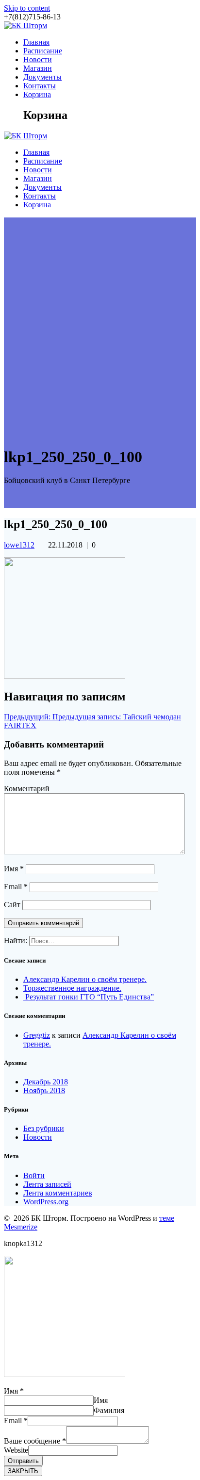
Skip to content (27, 8)
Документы (42, 77)
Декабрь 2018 (45, 1082)
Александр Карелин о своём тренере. (85, 979)
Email (16, 886)
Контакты (39, 86)
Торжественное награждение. (72, 988)
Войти (34, 1175)
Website (16, 1450)
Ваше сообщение (35, 1441)
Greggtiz (36, 1035)
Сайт (12, 904)
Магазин (37, 68)
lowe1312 (19, 545)
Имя (14, 869)
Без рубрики (43, 1128)
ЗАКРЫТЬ (23, 1471)
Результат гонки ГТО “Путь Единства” (88, 997)
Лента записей (47, 1184)
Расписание (42, 51)
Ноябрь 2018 (44, 1090)
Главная (36, 42)
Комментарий (27, 788)
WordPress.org (45, 1201)
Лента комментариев (57, 1193)
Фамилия (109, 1410)
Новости (37, 59)
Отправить (23, 1460)
